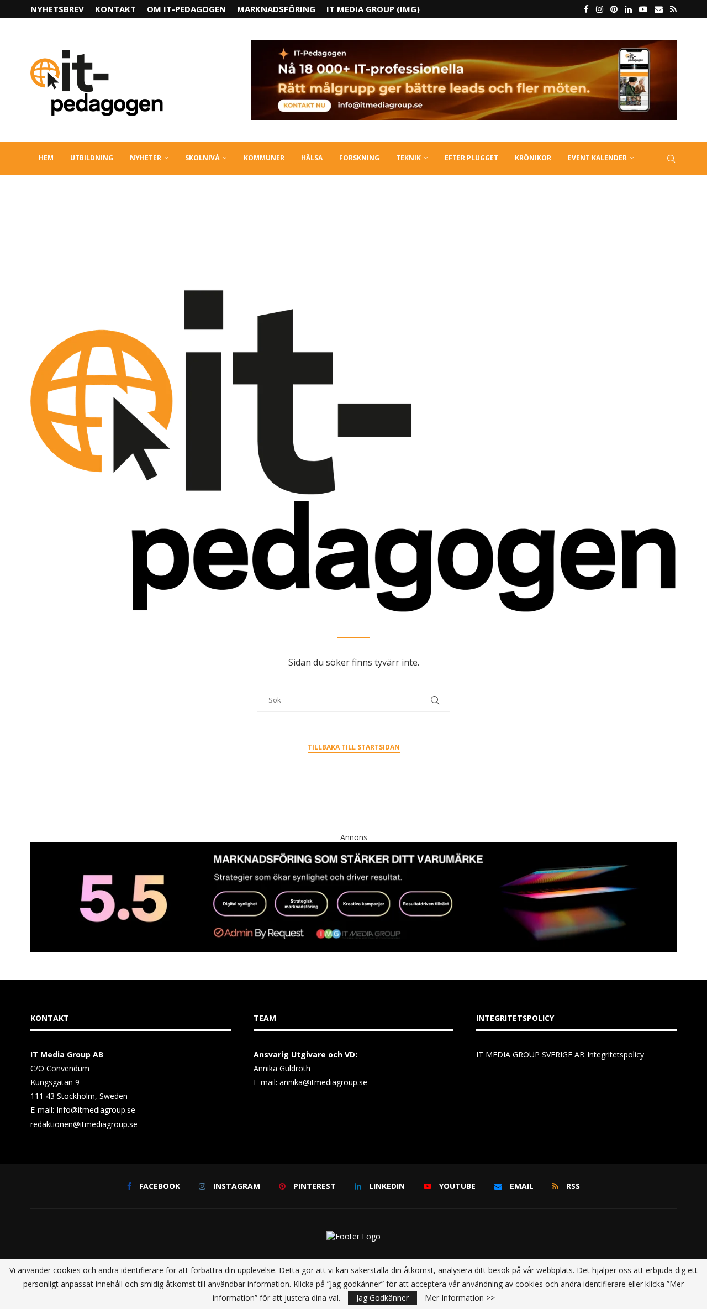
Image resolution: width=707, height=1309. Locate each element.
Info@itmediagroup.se (95, 1109)
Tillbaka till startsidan (354, 747)
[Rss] (673, 9)
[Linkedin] (628, 9)
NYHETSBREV (57, 8)
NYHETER (145, 158)
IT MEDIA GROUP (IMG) (373, 8)
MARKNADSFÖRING (276, 8)
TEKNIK (408, 158)
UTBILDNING (91, 158)
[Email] (659, 9)
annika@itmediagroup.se (323, 1082)
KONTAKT (115, 8)
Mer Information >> (460, 1298)
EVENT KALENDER (597, 158)
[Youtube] (643, 9)
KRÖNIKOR (533, 158)
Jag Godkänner (382, 1297)
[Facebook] (586, 9)
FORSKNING (359, 158)
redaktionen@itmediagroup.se (84, 1124)
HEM (46, 158)
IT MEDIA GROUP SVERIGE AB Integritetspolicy (560, 1054)
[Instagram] (599, 9)
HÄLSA (312, 158)
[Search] (671, 159)
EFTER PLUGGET (471, 158)
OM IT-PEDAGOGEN (186, 8)
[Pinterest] (614, 9)
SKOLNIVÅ (202, 158)
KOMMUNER (264, 158)
